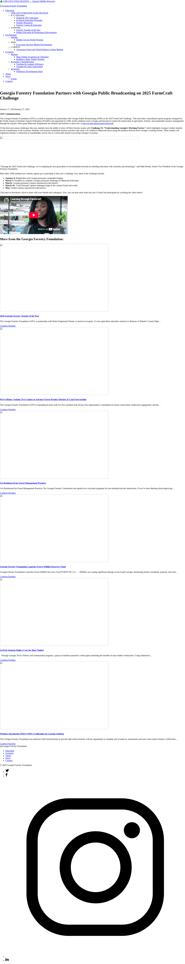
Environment (11, 35)
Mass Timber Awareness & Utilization (32, 57)
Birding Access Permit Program (29, 40)
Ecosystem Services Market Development (34, 45)
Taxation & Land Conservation (29, 66)
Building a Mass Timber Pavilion (30, 59)
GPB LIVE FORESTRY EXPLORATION (29, 13)
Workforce (15, 69)
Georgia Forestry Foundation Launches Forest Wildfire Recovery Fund (33, 567)
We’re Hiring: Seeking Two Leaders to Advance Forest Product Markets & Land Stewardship (43, 399)
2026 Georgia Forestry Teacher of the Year (19, 316)
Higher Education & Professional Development (36, 32)
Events (14, 79)
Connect (9, 81)
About (8, 74)
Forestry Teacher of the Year (28, 30)
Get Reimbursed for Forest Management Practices (23, 483)
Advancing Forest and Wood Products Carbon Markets (39, 49)
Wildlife (14, 37)
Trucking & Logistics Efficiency (30, 64)
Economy (9, 52)
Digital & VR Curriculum (27, 18)
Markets (14, 54)
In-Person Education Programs (29, 20)
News (7, 76)
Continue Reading (8, 326)
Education (9, 10)
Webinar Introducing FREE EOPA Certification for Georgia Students (32, 734)
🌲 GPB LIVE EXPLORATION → (16, 1)
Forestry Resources (24, 23)
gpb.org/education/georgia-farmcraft (97, 123)
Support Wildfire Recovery (43, 1)
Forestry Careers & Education (29, 25)
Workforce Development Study (29, 71)
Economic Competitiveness (22, 62)
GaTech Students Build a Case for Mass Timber (22, 650)
